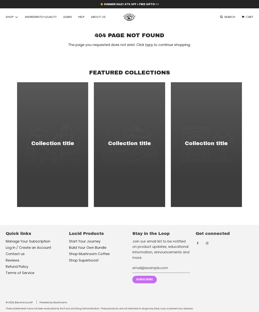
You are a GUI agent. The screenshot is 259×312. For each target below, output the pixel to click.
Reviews (12, 260)
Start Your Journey (84, 241)
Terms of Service (20, 272)
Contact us (15, 253)
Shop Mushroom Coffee (89, 253)
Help (81, 17)
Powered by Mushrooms (53, 302)
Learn (67, 17)
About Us (98, 17)
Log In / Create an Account (28, 247)
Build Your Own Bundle (87, 247)
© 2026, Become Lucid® (19, 302)
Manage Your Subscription (28, 241)
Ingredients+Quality (41, 17)
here (149, 44)
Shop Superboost (84, 260)
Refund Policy (17, 266)
